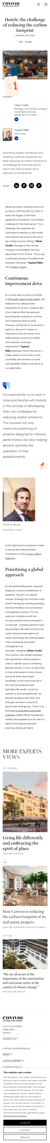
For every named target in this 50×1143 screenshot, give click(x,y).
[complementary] (25, 1105)
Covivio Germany (12, 1060)
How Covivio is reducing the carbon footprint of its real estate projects (24, 917)
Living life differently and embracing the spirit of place (23, 843)
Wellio (6, 1054)
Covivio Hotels (11, 1067)
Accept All (25, 1123)
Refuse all (25, 1137)
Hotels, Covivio (18, 267)
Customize (25, 1130)
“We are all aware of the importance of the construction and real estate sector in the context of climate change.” (23, 981)
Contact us (9, 1038)
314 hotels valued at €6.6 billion (24, 299)
